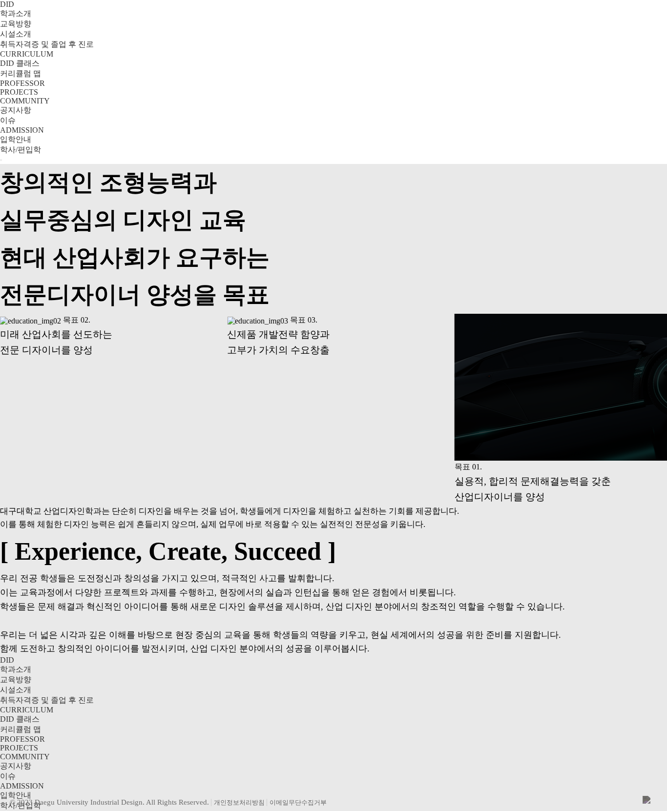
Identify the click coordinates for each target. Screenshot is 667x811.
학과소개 (15, 13)
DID (7, 4)
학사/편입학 (20, 149)
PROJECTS (19, 92)
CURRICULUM (26, 54)
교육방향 (15, 24)
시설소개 (15, 34)
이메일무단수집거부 (298, 802)
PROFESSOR (22, 83)
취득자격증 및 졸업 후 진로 (47, 44)
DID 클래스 (20, 63)
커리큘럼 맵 (20, 73)
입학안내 (15, 139)
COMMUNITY (25, 101)
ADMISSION (22, 130)
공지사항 (15, 110)
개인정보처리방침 (239, 802)
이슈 (8, 120)
